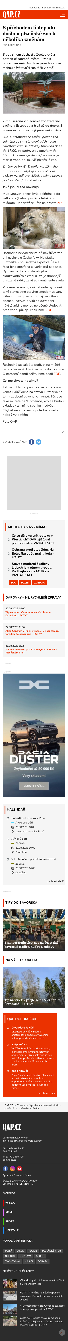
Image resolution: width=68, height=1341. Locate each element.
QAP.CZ (9, 1105)
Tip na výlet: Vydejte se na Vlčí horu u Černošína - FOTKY (28, 613)
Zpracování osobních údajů (17, 1175)
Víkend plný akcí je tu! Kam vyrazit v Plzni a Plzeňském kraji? (31, 651)
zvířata (39, 582)
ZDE (60, 203)
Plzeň (25, 582)
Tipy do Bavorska (21, 902)
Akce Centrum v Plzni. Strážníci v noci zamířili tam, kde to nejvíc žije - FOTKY (32, 632)
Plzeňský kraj (51, 1251)
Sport (9, 1221)
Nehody (10, 1256)
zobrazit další (55, 881)
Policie (33, 1251)
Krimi (9, 1212)
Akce (20, 1251)
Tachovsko (12, 1261)
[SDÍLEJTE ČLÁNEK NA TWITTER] (38, 442)
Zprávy (21, 1105)
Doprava (25, 1256)
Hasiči (29, 1261)
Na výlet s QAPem (21, 960)
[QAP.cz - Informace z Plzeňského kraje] (11, 14)
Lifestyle (11, 1230)
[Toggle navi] (62, 15)
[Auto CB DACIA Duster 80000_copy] (34, 796)
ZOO (13, 582)
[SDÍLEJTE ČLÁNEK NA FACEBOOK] (31, 442)
